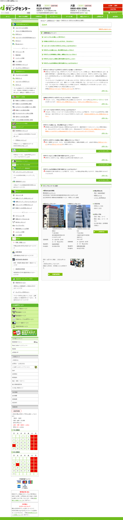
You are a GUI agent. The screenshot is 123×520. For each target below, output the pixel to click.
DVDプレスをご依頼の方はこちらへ (95, 129)
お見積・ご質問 (112, 5)
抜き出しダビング (21, 222)
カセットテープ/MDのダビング (24, 204)
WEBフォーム (98, 195)
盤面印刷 (18, 55)
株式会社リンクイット (49, 193)
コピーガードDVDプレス (22, 81)
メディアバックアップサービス (24, 172)
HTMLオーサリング (21, 140)
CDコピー (18, 40)
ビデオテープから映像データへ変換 (26, 107)
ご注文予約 (113, 9)
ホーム (42, 20)
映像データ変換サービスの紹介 (24, 100)
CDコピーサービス (57, 144)
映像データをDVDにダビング (24, 208)
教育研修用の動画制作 (22, 259)
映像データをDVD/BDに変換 (24, 103)
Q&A (58, 20)
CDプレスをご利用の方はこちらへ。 (88, 102)
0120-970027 (44, 8)
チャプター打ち (20, 225)
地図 (86, 13)
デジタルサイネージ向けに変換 (24, 113)
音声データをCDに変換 (22, 116)
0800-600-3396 (78, 8)
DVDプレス (19, 78)
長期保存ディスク (21, 181)
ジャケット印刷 (20, 58)
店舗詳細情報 (56, 274)
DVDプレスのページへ (105, 29)
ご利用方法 (101, 231)
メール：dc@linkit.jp (100, 197)
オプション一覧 (20, 51)
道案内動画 (19, 252)
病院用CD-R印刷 (20, 269)
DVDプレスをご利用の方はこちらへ (67, 102)
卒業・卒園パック (21, 242)
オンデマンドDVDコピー (22, 68)
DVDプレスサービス (67, 88)
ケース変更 (19, 61)
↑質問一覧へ (104, 91)
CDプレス (18, 85)
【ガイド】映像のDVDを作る (24, 31)
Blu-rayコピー (19, 44)
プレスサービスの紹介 (22, 75)
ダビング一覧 (19, 195)
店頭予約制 (16, 411)
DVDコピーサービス (54, 88)
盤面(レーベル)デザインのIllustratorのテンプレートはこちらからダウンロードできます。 (70, 131)
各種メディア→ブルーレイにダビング (26, 201)
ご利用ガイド (50, 20)
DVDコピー (19, 34)
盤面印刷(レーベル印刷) (22, 228)
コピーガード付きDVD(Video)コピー (26, 37)
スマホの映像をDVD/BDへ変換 (24, 120)
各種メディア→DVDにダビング (24, 198)
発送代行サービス (21, 282)
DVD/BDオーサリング (22, 64)
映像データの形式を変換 (22, 110)
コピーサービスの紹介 (22, 28)
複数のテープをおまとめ (22, 219)
